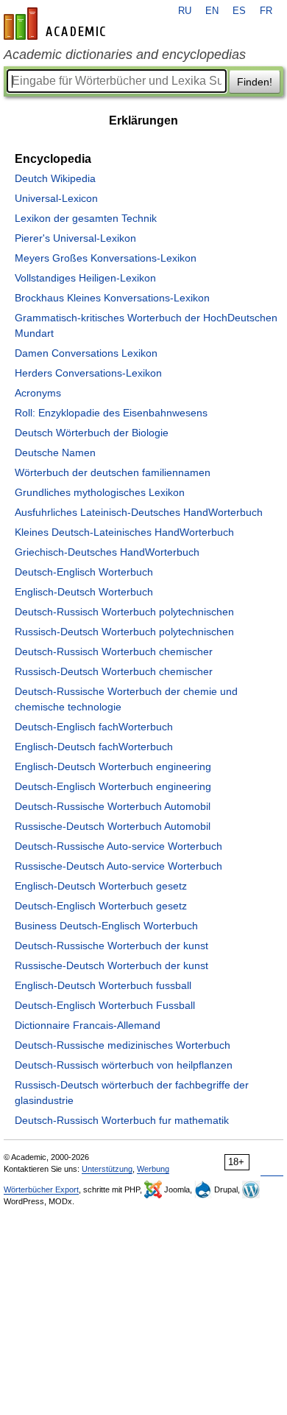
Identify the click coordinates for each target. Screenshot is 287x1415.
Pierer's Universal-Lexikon (75, 238)
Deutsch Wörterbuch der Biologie (92, 433)
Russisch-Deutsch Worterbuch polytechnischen (124, 631)
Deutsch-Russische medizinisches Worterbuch (122, 1045)
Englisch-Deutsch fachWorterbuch (94, 746)
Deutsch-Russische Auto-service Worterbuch (118, 846)
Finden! (254, 82)
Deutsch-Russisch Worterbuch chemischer (114, 651)
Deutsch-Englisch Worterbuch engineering (113, 786)
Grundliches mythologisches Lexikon (100, 492)
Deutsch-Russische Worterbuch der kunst (111, 945)
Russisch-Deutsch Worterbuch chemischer (114, 671)
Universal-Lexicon (56, 198)
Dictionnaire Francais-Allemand (87, 1025)
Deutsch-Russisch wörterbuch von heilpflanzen (124, 1065)
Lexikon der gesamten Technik (86, 218)
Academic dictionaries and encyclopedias (125, 54)
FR (266, 11)
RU (184, 11)
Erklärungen (143, 120)
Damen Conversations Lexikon (86, 353)
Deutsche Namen (55, 452)
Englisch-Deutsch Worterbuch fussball (103, 985)
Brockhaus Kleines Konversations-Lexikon (112, 298)
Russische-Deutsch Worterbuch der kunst (111, 965)
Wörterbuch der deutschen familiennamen (112, 472)
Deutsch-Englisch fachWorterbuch (94, 727)
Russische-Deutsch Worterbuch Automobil (112, 826)
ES (239, 11)
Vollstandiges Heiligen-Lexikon (85, 278)
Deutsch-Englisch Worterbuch (84, 572)
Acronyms (38, 393)
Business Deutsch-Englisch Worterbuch (106, 926)
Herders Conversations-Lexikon (88, 373)
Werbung (153, 1168)
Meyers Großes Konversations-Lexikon (105, 258)
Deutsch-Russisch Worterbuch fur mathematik (122, 1120)
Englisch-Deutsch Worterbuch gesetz (101, 886)
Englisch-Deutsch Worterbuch (84, 592)
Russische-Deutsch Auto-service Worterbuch (118, 866)
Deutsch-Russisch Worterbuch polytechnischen (124, 612)
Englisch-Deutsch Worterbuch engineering (113, 766)
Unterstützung (107, 1168)
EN (212, 11)
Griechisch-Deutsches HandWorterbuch (107, 552)
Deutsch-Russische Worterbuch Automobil (112, 806)
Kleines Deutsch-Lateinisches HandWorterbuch (124, 532)
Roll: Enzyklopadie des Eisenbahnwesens (111, 413)
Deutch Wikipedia (55, 178)
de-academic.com (57, 23)
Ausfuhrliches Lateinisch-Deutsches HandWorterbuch (139, 512)
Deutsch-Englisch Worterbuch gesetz (101, 906)
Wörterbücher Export (41, 1189)
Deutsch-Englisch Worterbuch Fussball (105, 1005)
